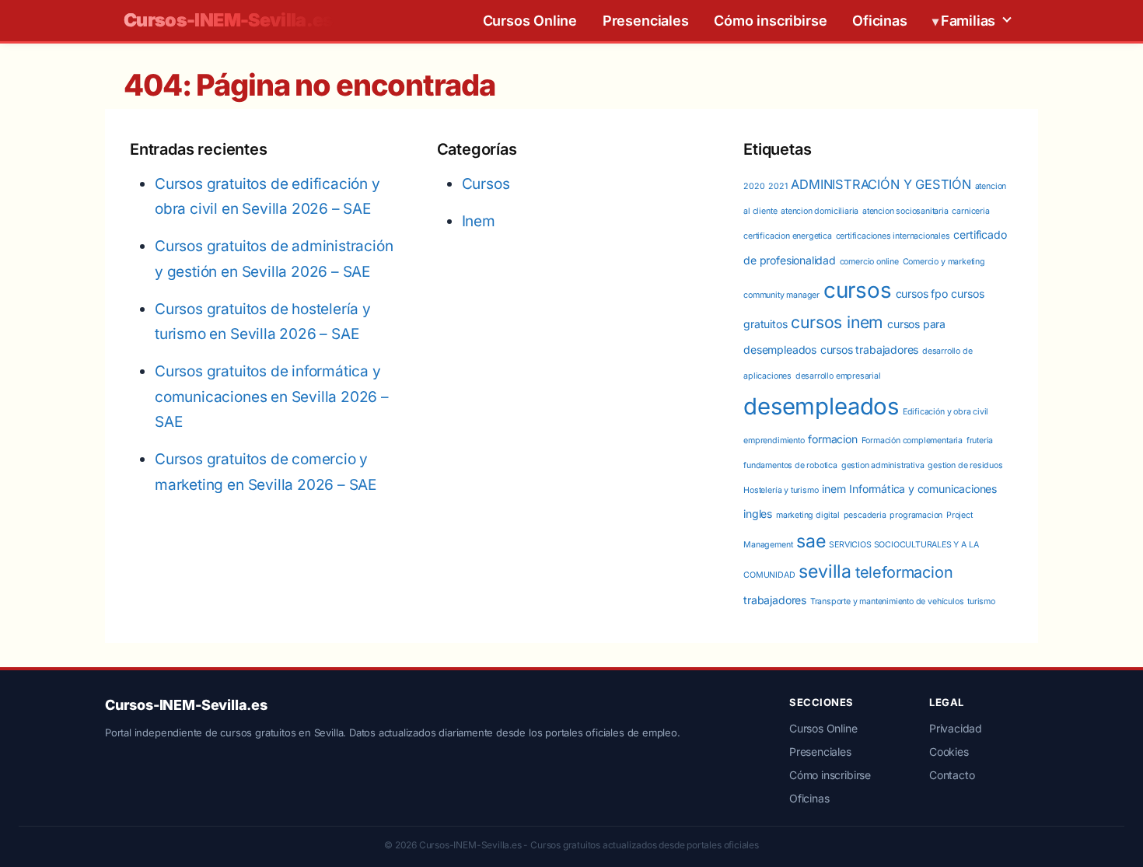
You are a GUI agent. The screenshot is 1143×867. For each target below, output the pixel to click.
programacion (916, 515)
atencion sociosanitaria (905, 211)
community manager (781, 295)
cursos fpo (922, 293)
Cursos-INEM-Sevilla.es (229, 20)
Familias (968, 20)
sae (810, 541)
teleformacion (904, 572)
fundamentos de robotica (790, 465)
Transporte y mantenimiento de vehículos (887, 601)
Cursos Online (530, 20)
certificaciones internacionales (893, 236)
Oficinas (879, 20)
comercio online (869, 262)
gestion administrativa (883, 465)
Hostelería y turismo (780, 490)
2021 (777, 186)
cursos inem (837, 322)
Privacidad (955, 728)
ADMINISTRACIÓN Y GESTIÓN (880, 184)
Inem (478, 221)
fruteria (979, 440)
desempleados (821, 406)
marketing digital (808, 515)
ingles (757, 513)
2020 (753, 186)
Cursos (486, 184)
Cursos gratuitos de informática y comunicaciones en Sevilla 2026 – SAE (272, 396)
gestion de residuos (965, 465)
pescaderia (865, 515)
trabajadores (774, 600)
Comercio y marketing (944, 262)
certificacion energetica (787, 236)
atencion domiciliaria (819, 211)
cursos (857, 290)
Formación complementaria (912, 440)
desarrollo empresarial (838, 376)
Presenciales (646, 20)
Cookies (949, 751)
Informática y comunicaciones (923, 488)
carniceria (970, 211)
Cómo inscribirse (770, 20)
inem (833, 488)
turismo (981, 601)
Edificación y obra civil (945, 412)
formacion (832, 439)
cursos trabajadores (869, 349)
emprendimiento (773, 440)
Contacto (951, 774)
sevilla (825, 571)
